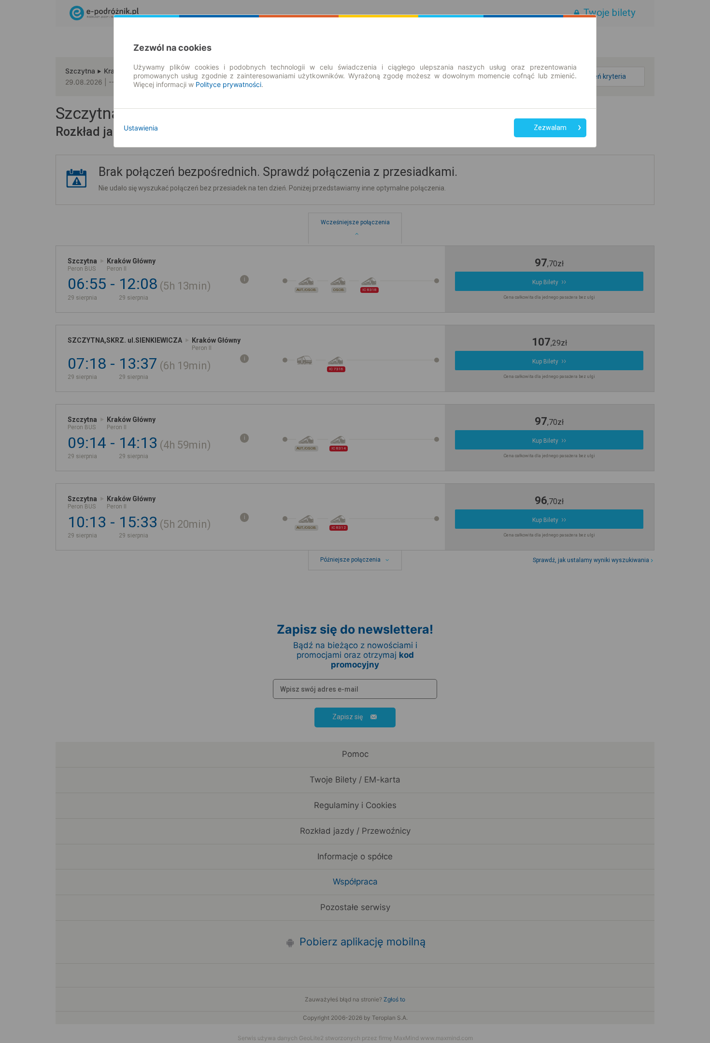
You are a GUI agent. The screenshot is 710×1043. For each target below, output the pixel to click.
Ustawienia (141, 128)
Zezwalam (550, 127)
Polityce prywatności (228, 84)
